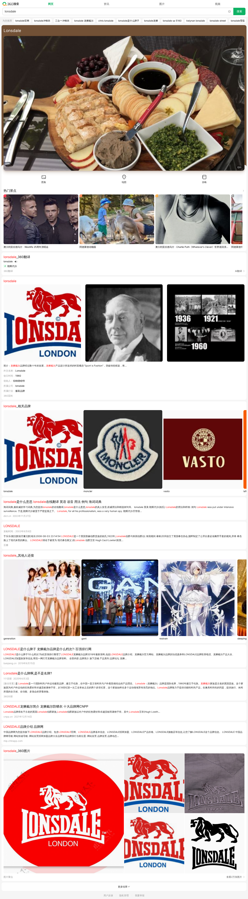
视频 (217, 4)
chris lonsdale (105, 20)
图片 (162, 4)
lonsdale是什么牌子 (128, 20)
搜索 (239, 11)
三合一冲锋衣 (62, 20)
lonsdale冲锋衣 (42, 20)
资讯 (106, 4)
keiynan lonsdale (195, 20)
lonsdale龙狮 (151, 20)
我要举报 (139, 895)
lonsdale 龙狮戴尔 (83, 20)
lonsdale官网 (22, 20)
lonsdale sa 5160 (172, 20)
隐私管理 (124, 895)
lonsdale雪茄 (238, 20)
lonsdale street (218, 20)
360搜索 (12, 4)
